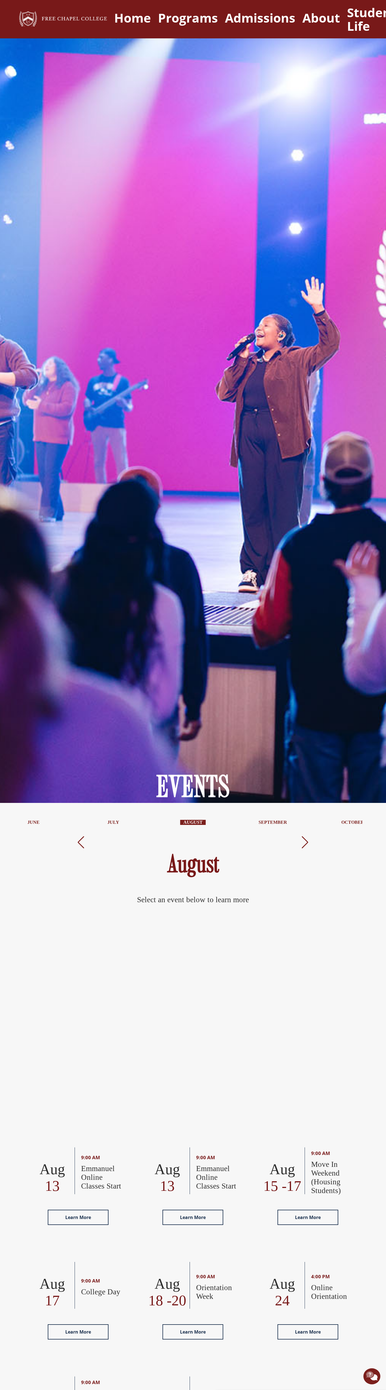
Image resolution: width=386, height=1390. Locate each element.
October (352, 822)
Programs (188, 18)
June (33, 822)
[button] (81, 842)
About (321, 18)
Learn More (78, 1217)
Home (132, 18)
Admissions (260, 18)
